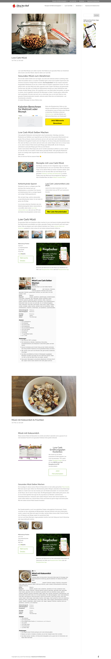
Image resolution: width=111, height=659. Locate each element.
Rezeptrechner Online (47, 269)
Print (34, 278)
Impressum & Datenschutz (93, 1)
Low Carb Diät (73, 1)
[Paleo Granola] (37, 238)
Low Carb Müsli (19, 58)
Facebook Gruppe (57, 460)
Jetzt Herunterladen (57, 472)
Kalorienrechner (49, 114)
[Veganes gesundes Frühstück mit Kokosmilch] (37, 529)
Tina (15, 60)
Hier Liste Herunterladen (57, 212)
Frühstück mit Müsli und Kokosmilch (51, 173)
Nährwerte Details (24, 259)
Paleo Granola (65, 487)
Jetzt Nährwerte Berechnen (57, 122)
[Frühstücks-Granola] (50, 238)
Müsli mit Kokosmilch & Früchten (28, 420)
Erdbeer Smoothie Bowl (59, 177)
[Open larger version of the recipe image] (25, 283)
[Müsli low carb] (23, 238)
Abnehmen (81, 1)
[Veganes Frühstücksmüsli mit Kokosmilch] (23, 529)
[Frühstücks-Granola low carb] (64, 238)
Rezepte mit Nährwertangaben (59, 1)
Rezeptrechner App (63, 269)
